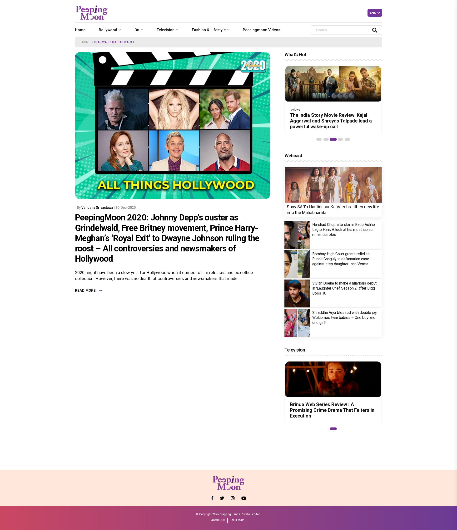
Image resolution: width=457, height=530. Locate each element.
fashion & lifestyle (209, 30)
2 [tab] (326, 139)
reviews (295, 109)
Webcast (293, 155)
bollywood (108, 30)
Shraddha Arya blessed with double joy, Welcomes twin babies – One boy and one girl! (344, 318)
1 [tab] (319, 139)
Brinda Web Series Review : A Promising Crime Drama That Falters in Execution (332, 410)
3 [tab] (333, 139)
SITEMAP (238, 520)
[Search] (374, 29)
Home (80, 30)
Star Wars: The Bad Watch (114, 42)
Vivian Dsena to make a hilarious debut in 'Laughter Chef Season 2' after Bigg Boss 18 (344, 288)
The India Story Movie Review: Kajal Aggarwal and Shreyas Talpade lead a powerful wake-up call (331, 120)
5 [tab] (347, 139)
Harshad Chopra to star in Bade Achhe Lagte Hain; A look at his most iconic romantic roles (343, 230)
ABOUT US (218, 520)
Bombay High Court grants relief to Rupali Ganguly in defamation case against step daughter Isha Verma (341, 259)
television (165, 30)
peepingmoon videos (261, 30)
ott (136, 30)
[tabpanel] (333, 100)
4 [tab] (340, 139)
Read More (85, 290)
